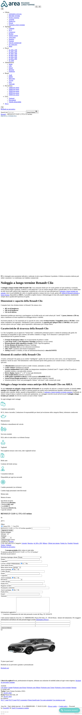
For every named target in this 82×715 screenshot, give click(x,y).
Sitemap (73, 687)
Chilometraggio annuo (8, 539)
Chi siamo (4, 687)
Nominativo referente (7, 588)
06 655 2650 (8, 693)
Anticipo (3, 536)
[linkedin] (4, 703)
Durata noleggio (6, 532)
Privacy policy (52, 706)
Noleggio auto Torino (47, 687)
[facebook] (2, 703)
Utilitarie (8, 545)
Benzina (30, 543)
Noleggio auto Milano (33, 687)
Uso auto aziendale (46, 700)
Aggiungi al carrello (7, 530)
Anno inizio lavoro (7, 565)
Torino (3, 545)
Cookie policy (63, 706)
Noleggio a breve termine (63, 687)
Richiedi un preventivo (8, 109)
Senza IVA (6, 526)
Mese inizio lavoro (6, 567)
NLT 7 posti (4, 700)
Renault (3, 114)
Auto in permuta (6, 569)
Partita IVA (4, 583)
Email (2, 594)
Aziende (24, 543)
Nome (3, 559)
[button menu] (39, 7)
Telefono (3, 596)
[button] (2, 9)
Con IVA (16, 526)
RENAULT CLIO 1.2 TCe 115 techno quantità (16, 528)
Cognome (4, 561)
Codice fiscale (5, 571)
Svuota (11, 541)
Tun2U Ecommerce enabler (20, 708)
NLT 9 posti (13, 700)
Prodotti (70, 543)
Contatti (10, 687)
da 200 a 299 (38, 543)
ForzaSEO (6, 708)
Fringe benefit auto (34, 700)
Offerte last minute (54, 543)
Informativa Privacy (42, 619)
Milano (45, 543)
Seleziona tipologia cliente (9, 557)
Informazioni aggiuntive (8, 612)
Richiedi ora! (5, 668)
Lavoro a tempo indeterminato (10, 563)
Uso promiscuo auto (58, 700)
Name (3, 573)
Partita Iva (63, 543)
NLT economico (22, 700)
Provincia (4, 579)
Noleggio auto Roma (19, 687)
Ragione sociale (6, 586)
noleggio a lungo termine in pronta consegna (58, 392)
